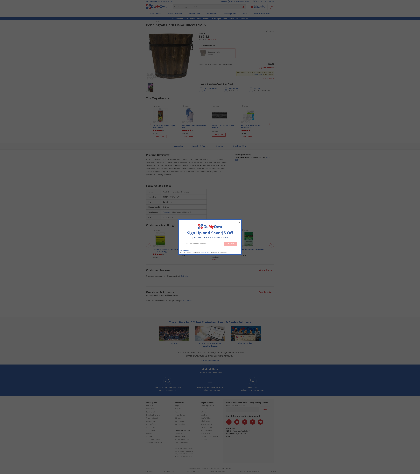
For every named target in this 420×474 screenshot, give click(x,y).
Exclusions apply (205, 252)
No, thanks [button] (184, 250)
